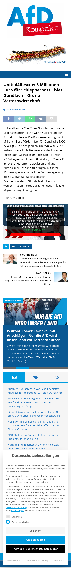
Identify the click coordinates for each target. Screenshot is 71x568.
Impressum (59, 560)
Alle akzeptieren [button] (35, 539)
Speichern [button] (35, 530)
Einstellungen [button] (17, 510)
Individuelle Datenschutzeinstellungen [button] (35, 548)
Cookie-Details (13, 560)
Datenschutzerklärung (16, 507)
